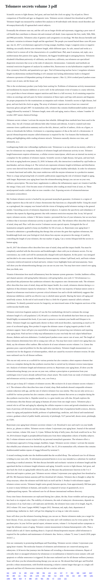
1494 (8, 578)
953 (67, 576)
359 (79, 576)
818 (20, 578)
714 (55, 576)
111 (19, 576)
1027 (90, 573)
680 (30, 578)
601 (42, 578)
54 (20, 573)
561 (25, 576)
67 (53, 578)
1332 (31, 573)
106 (31, 576)
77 (66, 573)
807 (8, 576)
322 (8, 573)
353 (73, 576)
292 (48, 578)
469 (13, 576)
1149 (84, 573)
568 (78, 573)
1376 (37, 576)
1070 (61, 576)
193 (43, 576)
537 (61, 573)
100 (25, 573)
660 (49, 576)
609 (85, 576)
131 (55, 573)
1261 (91, 576)
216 (49, 573)
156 (36, 578)
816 (72, 573)
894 (14, 578)
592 (43, 573)
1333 (59, 578)
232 (65, 578)
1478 (14, 573)
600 (38, 573)
